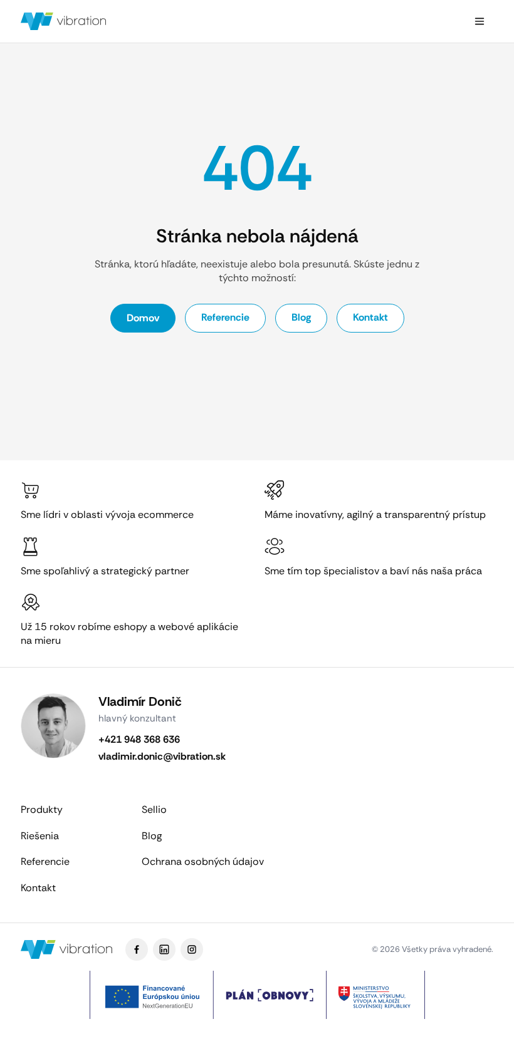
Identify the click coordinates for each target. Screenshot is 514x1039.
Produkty (42, 809)
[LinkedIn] (164, 949)
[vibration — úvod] (64, 21)
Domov (143, 317)
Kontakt (370, 317)
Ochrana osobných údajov (203, 861)
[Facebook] (136, 949)
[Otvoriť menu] (479, 21)
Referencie (225, 317)
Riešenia (40, 835)
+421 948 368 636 (139, 739)
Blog (301, 317)
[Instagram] (192, 949)
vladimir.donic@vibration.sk (162, 756)
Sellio (154, 809)
